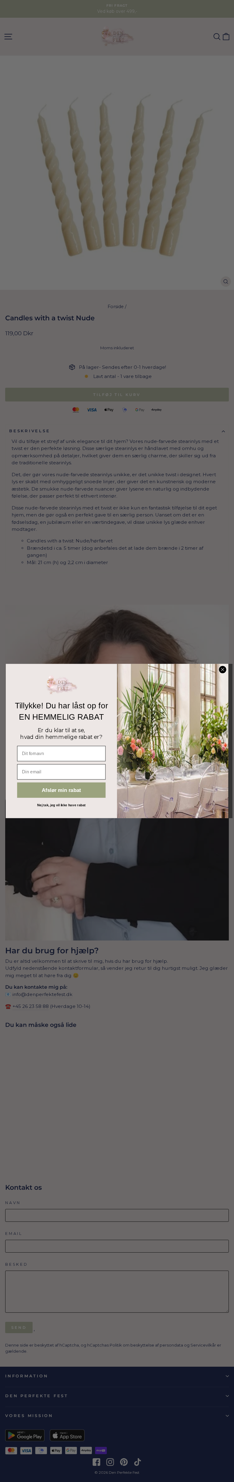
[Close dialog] (222, 669)
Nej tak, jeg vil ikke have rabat (61, 805)
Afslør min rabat (61, 790)
